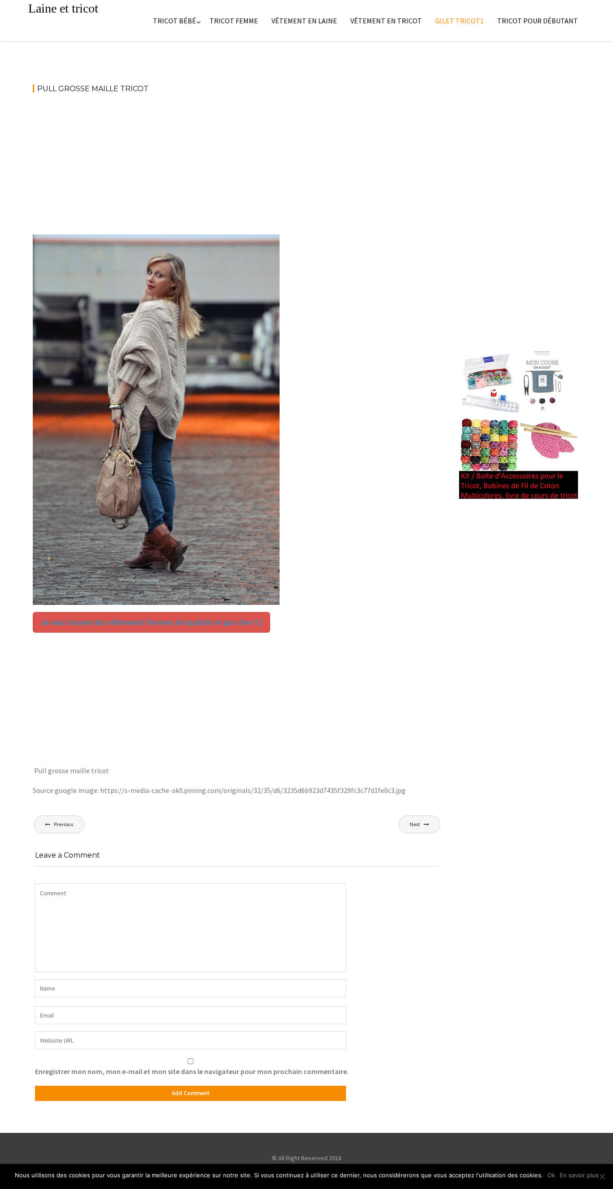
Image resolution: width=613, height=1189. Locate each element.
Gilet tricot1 (459, 20)
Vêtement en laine (304, 20)
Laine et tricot (63, 8)
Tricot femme (234, 20)
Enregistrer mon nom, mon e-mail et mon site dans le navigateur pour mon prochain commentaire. (192, 1071)
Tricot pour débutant (537, 20)
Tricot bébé (174, 20)
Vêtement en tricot (386, 20)
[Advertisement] (237, 168)
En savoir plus (579, 1175)
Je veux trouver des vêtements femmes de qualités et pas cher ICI (151, 622)
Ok (551, 1175)
